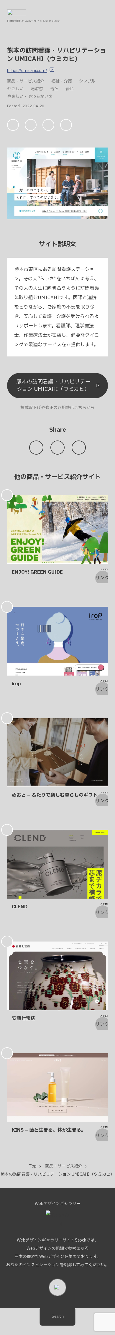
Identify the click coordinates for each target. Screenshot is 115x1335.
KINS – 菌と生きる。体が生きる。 (49, 1130)
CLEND (19, 906)
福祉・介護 (61, 81)
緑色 (69, 89)
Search (58, 1316)
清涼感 (37, 89)
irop (16, 683)
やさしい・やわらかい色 (29, 96)
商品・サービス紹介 (25, 81)
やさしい (15, 89)
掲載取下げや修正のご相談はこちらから (57, 408)
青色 (54, 89)
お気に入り (13, 125)
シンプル (87, 81)
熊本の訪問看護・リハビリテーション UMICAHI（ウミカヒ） (53, 385)
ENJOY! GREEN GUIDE (37, 572)
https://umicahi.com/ (27, 71)
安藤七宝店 (23, 1018)
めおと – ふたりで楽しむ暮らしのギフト (55, 795)
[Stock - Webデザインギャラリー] (16, 12)
